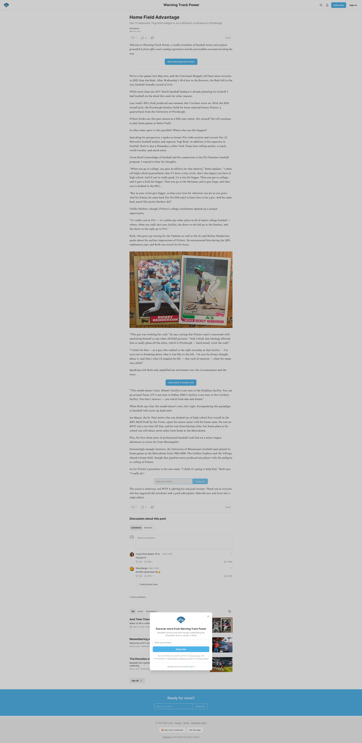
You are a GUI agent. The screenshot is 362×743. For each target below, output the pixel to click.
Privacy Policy (202, 658)
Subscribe (181, 649)
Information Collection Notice (180, 658)
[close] (208, 616)
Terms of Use (194, 655)
